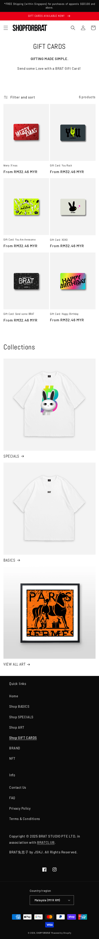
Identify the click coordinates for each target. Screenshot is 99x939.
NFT (12, 758)
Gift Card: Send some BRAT (18, 314)
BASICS (9, 560)
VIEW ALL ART (14, 664)
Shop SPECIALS (21, 717)
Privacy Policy (20, 808)
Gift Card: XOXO (59, 240)
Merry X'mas (10, 165)
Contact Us (17, 787)
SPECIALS (11, 456)
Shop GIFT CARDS (23, 738)
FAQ (12, 798)
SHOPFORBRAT (43, 933)
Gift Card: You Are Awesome (19, 239)
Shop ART (16, 727)
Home (13, 696)
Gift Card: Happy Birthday (64, 314)
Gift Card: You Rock (61, 165)
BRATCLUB (46, 842)
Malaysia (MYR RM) (47, 900)
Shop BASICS (19, 706)
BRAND (14, 748)
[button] (6, 28)
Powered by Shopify (61, 933)
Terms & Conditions (24, 819)
